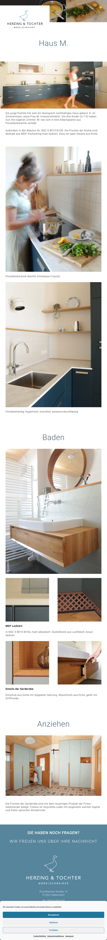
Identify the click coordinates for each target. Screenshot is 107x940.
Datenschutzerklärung (55, 936)
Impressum (69, 936)
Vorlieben (53, 930)
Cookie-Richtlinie (39, 936)
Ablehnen (53, 922)
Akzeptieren (53, 915)
